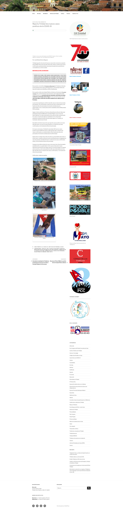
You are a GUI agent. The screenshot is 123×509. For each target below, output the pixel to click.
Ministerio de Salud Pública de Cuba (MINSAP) (46, 249)
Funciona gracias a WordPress (63, 505)
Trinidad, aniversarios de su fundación (77, 438)
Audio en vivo (75, 13)
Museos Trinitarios (73, 404)
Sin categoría (72, 426)
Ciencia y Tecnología (74, 353)
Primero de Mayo (73, 419)
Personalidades (73, 411)
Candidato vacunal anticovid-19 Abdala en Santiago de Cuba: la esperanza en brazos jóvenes (59, 81)
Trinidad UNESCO (73, 435)
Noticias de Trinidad (54, 13)
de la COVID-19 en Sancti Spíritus (56, 248)
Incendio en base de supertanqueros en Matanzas (80, 400)
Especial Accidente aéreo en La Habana (78, 384)
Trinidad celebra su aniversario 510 (77, 456)
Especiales (72, 392)
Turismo (68, 13)
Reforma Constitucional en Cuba (76, 421)
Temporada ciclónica (74, 428)
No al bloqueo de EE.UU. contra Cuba (77, 407)
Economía (72, 374)
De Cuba (39, 13)
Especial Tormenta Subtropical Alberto (77, 390)
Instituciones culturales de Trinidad (77, 402)
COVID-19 (44, 248)
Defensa (71, 367)
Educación (72, 377)
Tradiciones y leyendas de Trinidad (77, 431)
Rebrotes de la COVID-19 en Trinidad (54, 250)
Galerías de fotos (73, 395)
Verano (71, 445)
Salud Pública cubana (40, 251)
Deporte (71, 372)
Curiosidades (72, 362)
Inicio (33, 13)
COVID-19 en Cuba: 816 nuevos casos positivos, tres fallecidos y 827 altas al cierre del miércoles (62, 75)
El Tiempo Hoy (73, 381)
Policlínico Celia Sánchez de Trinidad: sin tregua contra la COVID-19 (53, 78)
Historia (71, 397)
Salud (62, 246)
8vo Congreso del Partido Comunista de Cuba (79, 348)
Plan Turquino (72, 414)
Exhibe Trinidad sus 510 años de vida (77, 459)
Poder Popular (72, 416)
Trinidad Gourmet (73, 433)
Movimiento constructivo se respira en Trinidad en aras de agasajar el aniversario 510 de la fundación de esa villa (80, 471)
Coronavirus (37, 248)
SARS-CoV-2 (50, 251)
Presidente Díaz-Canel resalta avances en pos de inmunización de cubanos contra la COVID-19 (60, 79)
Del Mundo (45, 13)
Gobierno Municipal (50, 86)
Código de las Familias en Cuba (76, 355)
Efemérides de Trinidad (74, 379)
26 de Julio (72, 345)
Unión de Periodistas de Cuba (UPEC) (77, 443)
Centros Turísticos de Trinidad (76, 350)
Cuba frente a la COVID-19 (41, 246)
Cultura (62, 13)
